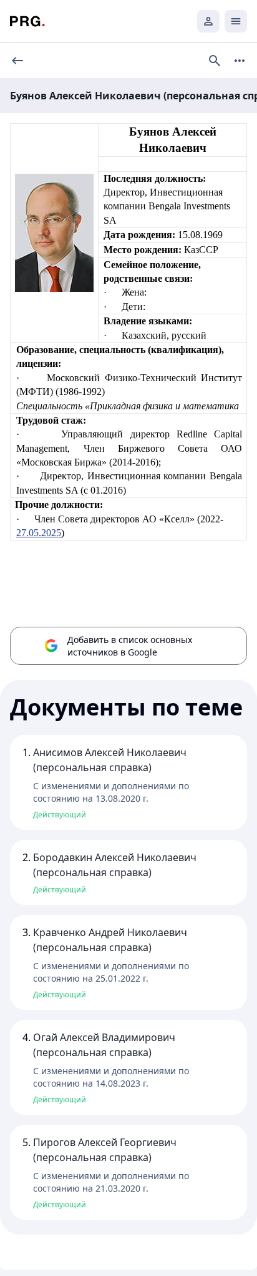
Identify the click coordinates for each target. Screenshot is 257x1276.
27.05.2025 (38, 532)
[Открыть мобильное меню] (236, 21)
